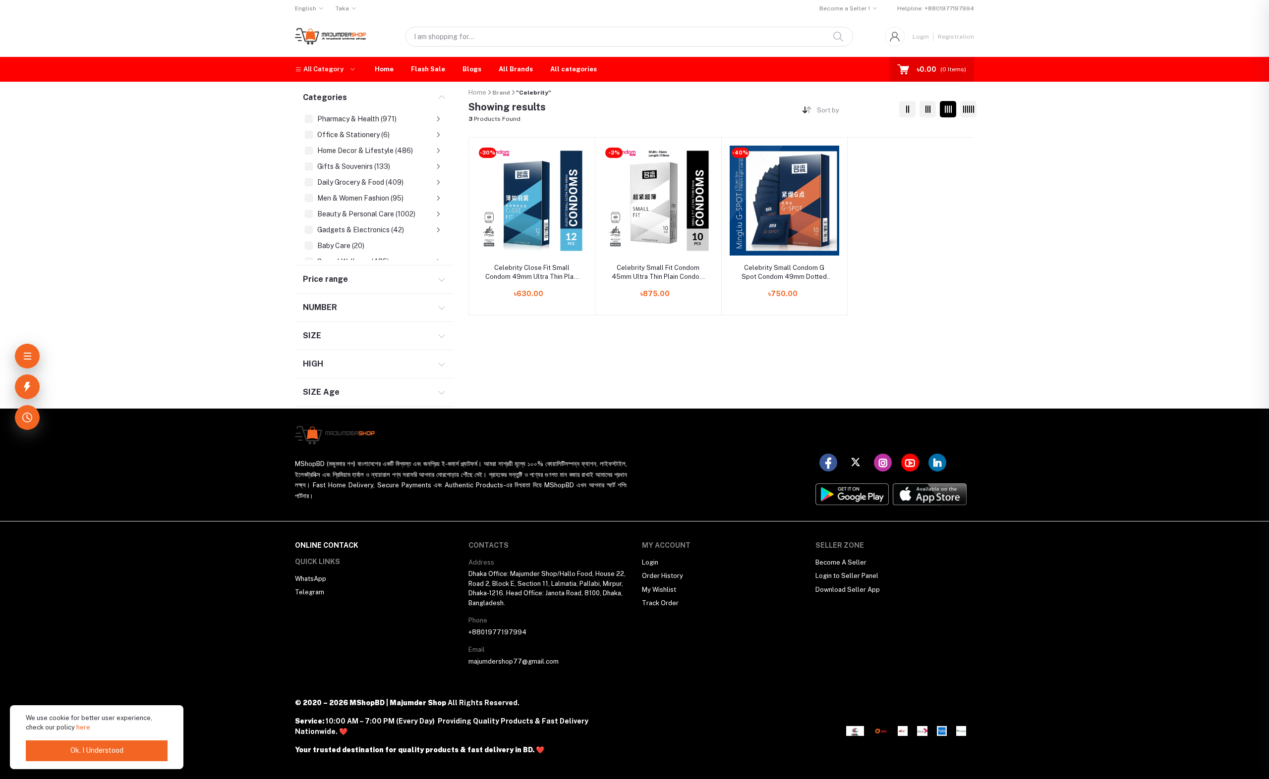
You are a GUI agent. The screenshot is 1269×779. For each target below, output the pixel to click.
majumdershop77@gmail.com (513, 661)
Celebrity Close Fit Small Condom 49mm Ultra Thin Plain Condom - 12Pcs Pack (531, 272)
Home (384, 69)
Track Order (660, 603)
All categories (573, 69)
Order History (662, 575)
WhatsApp (310, 578)
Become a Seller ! (844, 8)
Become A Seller (840, 562)
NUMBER (320, 307)
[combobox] (854, 112)
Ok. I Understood (96, 750)
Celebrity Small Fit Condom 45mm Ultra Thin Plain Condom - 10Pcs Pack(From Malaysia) (658, 272)
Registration (956, 36)
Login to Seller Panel (846, 575)
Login (921, 36)
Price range (325, 279)
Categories (325, 97)
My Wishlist (659, 589)
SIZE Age (321, 392)
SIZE (312, 335)
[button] (325, 69)
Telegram (309, 592)
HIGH (313, 363)
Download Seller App (847, 589)
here (83, 727)
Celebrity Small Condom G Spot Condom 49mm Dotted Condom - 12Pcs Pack (784, 272)
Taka (342, 8)
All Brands (516, 69)
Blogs (471, 69)
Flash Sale (428, 69)
